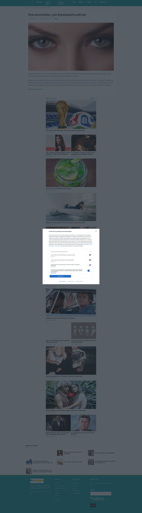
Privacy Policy (79, 281)
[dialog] (71, 256)
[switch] (89, 255)
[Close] (96, 231)
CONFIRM (60, 276)
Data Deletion (62, 281)
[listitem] (71, 251)
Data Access (71, 281)
